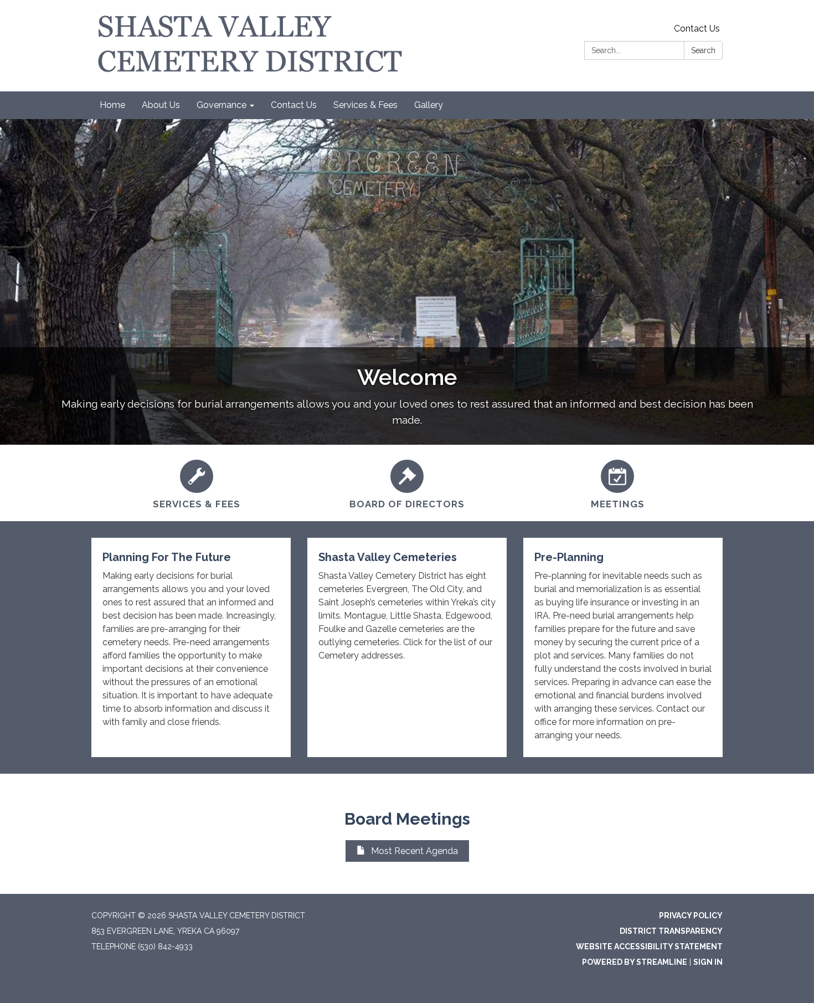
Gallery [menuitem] (428, 105)
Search (703, 50)
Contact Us (697, 28)
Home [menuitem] (112, 105)
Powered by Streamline (634, 962)
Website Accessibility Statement (649, 946)
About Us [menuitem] (161, 105)
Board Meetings (407, 819)
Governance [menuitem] (221, 105)
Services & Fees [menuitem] (365, 105)
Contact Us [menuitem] (294, 105)
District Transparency (671, 931)
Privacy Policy (691, 915)
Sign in (708, 962)
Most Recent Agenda (414, 851)
